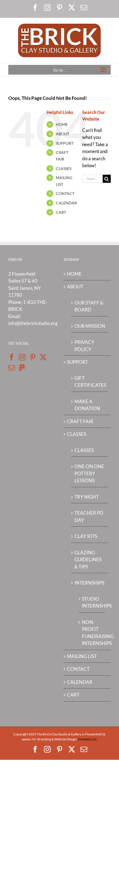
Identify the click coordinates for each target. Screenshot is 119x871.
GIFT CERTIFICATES (89, 381)
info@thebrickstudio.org (33, 323)
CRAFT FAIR (80, 421)
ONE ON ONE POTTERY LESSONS (89, 473)
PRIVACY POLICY (84, 345)
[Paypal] (22, 367)
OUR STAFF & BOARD (89, 306)
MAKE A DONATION (87, 405)
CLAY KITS (85, 536)
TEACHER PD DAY (88, 516)
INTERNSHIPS (89, 583)
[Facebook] (11, 357)
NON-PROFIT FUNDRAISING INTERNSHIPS (92, 632)
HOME (62, 124)
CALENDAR (66, 202)
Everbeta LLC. (88, 739)
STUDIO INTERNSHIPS (92, 602)
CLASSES (63, 168)
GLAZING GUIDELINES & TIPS (88, 560)
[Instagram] (22, 357)
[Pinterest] (32, 357)
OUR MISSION (89, 326)
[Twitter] (43, 357)
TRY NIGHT (86, 497)
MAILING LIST (82, 656)
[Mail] (11, 367)
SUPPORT (64, 143)
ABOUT (62, 133)
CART (61, 212)
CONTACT (65, 193)
